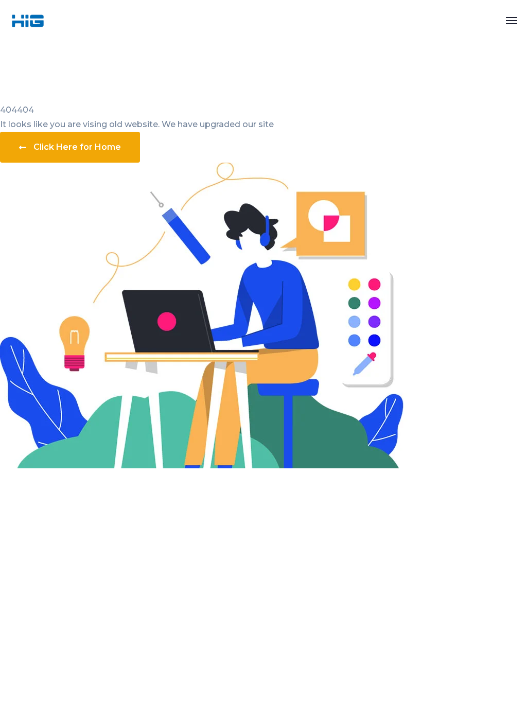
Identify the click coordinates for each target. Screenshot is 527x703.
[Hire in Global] (28, 20)
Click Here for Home (77, 147)
